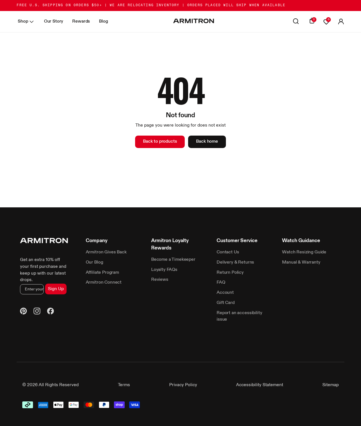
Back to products (160, 141)
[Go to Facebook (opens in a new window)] (50, 312)
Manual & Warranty (301, 262)
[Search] (296, 22)
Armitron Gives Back (106, 252)
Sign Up (56, 289)
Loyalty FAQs (164, 270)
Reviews (159, 279)
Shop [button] (23, 21)
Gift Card (226, 303)
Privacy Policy (183, 385)
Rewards (81, 21)
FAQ (221, 282)
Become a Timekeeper (173, 259)
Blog (103, 21)
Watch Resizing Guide (304, 252)
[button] (341, 21)
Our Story (53, 21)
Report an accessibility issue (239, 316)
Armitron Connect (104, 282)
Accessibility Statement (259, 385)
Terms (124, 385)
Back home (207, 141)
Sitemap (330, 385)
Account (225, 292)
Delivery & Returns (235, 262)
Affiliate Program (102, 272)
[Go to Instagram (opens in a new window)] (37, 312)
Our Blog (94, 262)
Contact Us (228, 252)
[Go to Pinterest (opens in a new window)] (23, 312)
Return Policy (230, 272)
